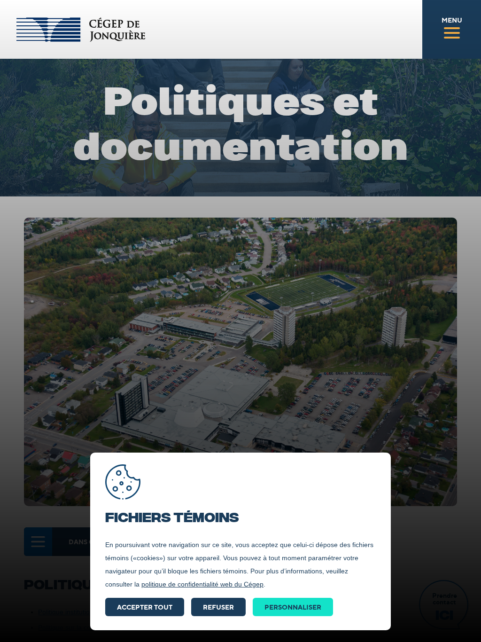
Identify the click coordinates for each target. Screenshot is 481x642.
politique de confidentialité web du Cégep (202, 584)
